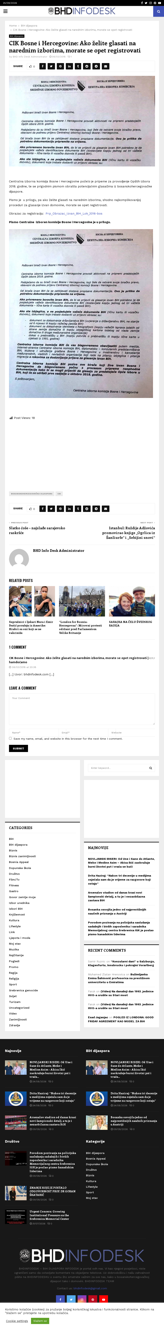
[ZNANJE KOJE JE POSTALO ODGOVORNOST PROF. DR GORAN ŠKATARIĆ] (16, 1193)
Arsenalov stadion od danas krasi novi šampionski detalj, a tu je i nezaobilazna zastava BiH (116, 896)
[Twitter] (71, 1299)
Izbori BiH (16, 908)
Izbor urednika (19, 902)
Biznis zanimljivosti (22, 856)
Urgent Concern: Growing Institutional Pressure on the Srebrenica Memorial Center (49, 1214)
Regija (13, 972)
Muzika (14, 949)
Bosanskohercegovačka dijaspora (31, 494)
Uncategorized (19, 1007)
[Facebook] (60, 1299)
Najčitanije (16, 955)
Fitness (14, 885)
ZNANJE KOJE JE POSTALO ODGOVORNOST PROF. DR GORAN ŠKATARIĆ (53, 1191)
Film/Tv (14, 879)
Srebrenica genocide (23, 990)
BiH (11, 838)
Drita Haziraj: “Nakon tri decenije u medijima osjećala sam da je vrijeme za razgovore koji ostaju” (119, 879)
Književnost (17, 914)
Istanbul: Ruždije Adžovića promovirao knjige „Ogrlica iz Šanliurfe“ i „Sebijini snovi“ (128, 532)
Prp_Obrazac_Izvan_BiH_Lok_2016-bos (74, 213)
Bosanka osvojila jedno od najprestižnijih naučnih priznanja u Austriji (134, 1120)
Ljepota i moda (19, 937)
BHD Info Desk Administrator (30, 56)
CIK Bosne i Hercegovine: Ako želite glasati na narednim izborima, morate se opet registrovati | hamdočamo (78, 660)
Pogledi (14, 961)
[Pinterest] (92, 1299)
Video (13, 1013)
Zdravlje (14, 1025)
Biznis (13, 850)
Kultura (14, 920)
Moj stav (15, 943)
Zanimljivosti (18, 1019)
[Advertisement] (82, 453)
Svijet (13, 996)
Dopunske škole (20, 868)
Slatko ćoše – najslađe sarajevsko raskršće (37, 530)
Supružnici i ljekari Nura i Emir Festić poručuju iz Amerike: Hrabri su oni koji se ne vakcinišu (31, 627)
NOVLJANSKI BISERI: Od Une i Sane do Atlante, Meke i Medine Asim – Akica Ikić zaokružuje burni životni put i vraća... (51, 1069)
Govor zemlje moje (22, 897)
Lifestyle (15, 926)
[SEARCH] (150, 768)
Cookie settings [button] (17, 1321)
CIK (59, 494)
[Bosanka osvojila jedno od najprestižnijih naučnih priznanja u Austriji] (97, 1122)
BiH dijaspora (16, 36)
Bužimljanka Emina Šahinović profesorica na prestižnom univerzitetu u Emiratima (119, 978)
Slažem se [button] (40, 1320)
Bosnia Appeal (19, 862)
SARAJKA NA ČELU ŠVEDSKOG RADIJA (130, 623)
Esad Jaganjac (98, 1017)
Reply (152, 658)
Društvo (14, 873)
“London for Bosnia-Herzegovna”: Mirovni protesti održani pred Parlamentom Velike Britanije (80, 627)
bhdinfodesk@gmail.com (90, 1288)
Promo (13, 967)
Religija (14, 978)
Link (12, 932)
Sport (13, 984)
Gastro (13, 891)
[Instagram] (82, 1299)
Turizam (15, 1001)
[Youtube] (103, 1299)
